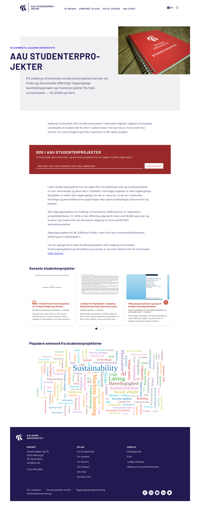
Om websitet (34, 490)
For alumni (83, 462)
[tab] (96, 329)
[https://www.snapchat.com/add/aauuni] (169, 493)
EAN (129, 456)
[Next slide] (166, 302)
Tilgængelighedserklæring (90, 490)
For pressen (83, 467)
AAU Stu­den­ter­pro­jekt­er (42, 7)
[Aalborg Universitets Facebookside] (145, 493)
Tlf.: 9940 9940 (35, 459)
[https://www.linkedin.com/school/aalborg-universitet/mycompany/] (163, 493)
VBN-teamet (129, 9)
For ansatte (83, 456)
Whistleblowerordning (39, 493)
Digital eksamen (111, 9)
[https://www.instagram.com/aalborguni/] (151, 493)
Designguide (134, 451)
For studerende (85, 451)
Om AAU (81, 472)
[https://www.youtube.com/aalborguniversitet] (157, 493)
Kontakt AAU (84, 477)
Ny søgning (70, 9)
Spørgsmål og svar (89, 9)
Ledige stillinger (135, 462)
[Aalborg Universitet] (23, 7)
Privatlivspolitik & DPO (59, 490)
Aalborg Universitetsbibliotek (143, 467)
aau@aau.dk (33, 462)
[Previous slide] (34, 302)
